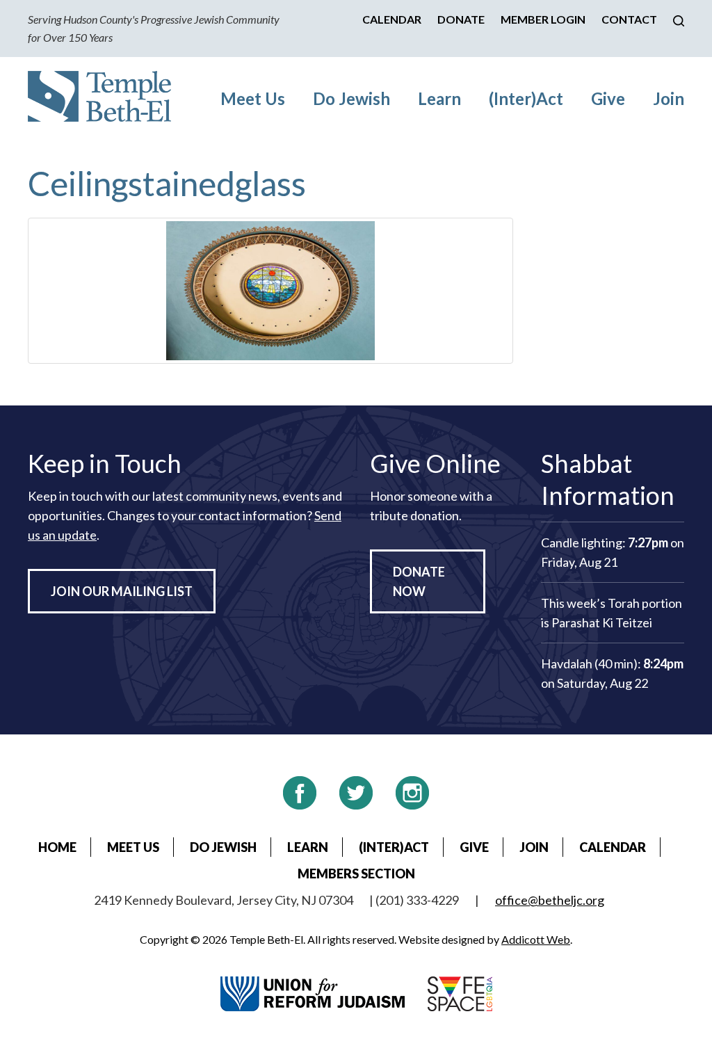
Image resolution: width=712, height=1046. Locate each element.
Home (57, 847)
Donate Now (419, 581)
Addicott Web (535, 939)
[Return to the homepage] (99, 96)
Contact (629, 19)
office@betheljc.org (549, 900)
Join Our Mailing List (122, 591)
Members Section (356, 873)
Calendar (391, 19)
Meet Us (252, 98)
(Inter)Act (526, 98)
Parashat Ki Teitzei (601, 622)
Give (608, 98)
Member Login (543, 19)
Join (668, 98)
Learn (439, 98)
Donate (461, 19)
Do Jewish (351, 98)
